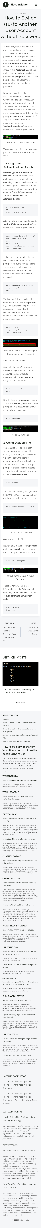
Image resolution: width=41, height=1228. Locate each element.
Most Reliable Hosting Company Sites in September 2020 (9, 632)
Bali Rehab (6, 719)
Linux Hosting (10, 1034)
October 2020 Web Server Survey (32, 628)
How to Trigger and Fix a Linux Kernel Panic (17, 741)
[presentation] (20, 674)
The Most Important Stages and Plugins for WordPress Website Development (17, 1084)
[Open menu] (36, 4)
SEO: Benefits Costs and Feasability (19, 1150)
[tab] (16, 702)
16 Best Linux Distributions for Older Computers (19, 839)
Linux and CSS (10, 947)
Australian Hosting (9, 978)
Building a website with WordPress (14, 758)
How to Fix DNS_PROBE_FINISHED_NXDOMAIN (19, 930)
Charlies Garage (12, 856)
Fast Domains (10, 814)
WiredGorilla (10, 776)
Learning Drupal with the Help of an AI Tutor (17, 1000)
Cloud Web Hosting (13, 996)
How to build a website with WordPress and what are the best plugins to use (20, 750)
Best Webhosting (12, 1112)
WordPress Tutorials (15, 926)
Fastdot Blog (10, 1145)
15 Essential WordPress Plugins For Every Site (18, 905)
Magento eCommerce (14, 1076)
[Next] (35, 681)
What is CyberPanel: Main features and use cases (20, 780)
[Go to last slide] (5, 681)
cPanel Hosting (11, 878)
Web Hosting (20, 13)
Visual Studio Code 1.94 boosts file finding (17, 1055)
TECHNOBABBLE (11, 792)
